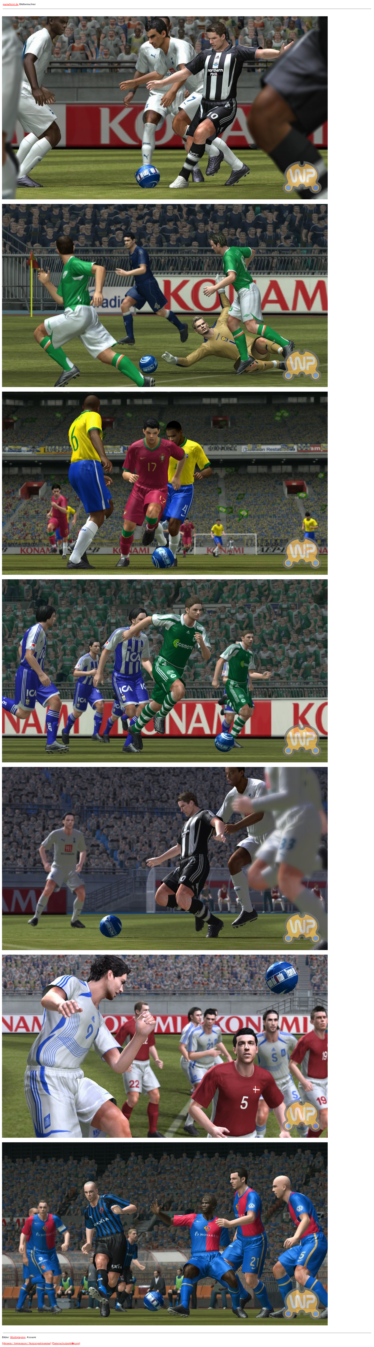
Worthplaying (17, 1337)
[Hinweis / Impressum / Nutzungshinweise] (26, 1343)
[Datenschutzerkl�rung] (66, 1343)
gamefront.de (11, 4)
